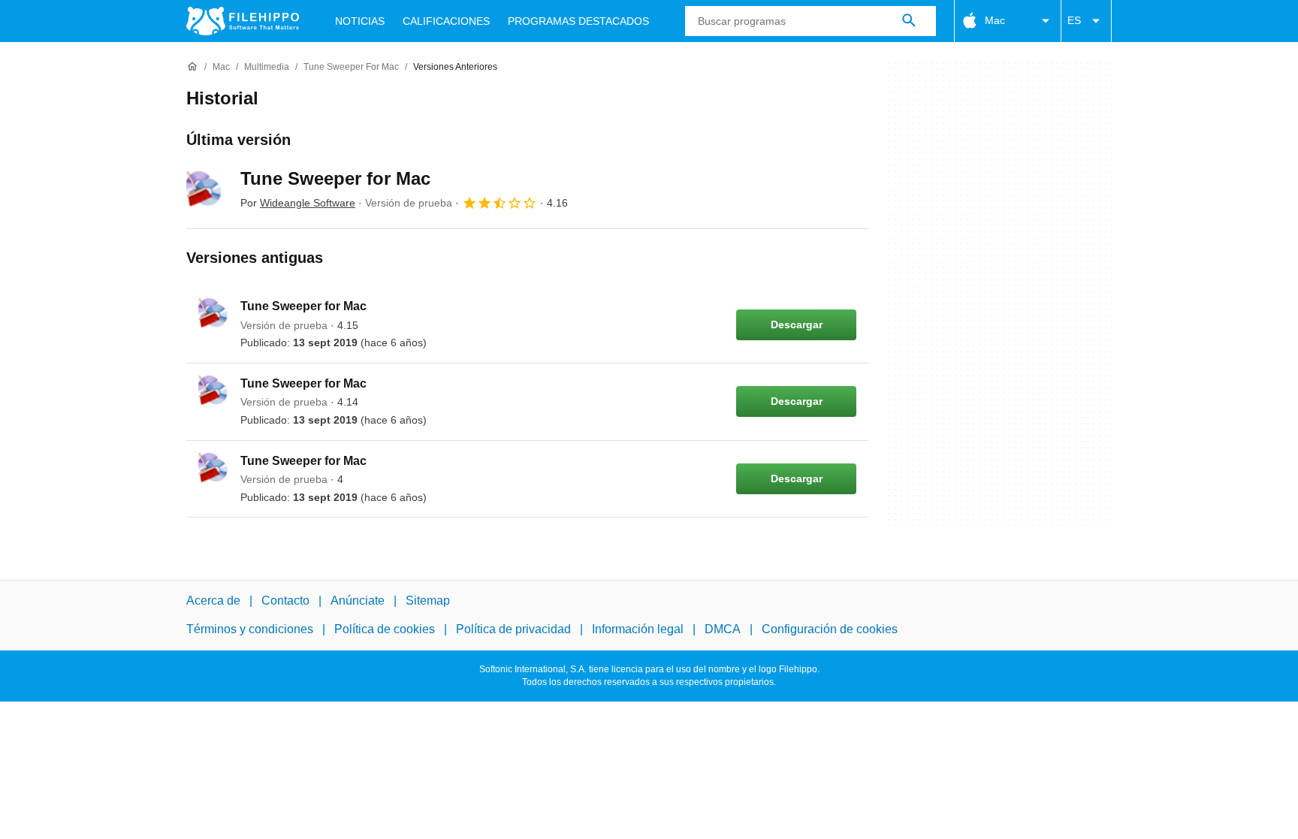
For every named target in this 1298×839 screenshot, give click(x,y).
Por (297, 203)
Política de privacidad (513, 629)
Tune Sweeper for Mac (335, 178)
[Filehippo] (242, 21)
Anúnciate (358, 600)
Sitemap (428, 600)
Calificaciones (446, 21)
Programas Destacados (578, 21)
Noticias (360, 21)
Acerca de (213, 600)
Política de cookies (384, 629)
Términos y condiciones (249, 629)
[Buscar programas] (909, 21)
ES (1074, 20)
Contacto (285, 600)
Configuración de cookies (830, 629)
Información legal (638, 629)
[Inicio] (192, 67)
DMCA (723, 629)
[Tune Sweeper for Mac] (204, 189)
